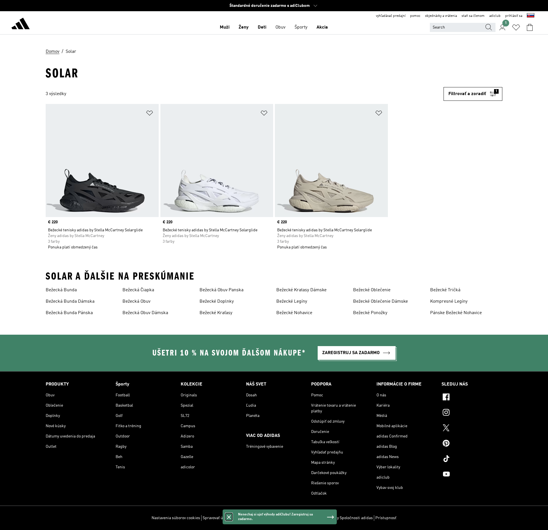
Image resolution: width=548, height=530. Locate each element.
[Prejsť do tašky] (530, 27)
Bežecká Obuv (136, 301)
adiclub (495, 16)
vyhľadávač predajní (391, 16)
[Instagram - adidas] (472, 413)
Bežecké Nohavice (294, 313)
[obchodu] (20, 24)
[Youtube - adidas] (472, 475)
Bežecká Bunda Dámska (70, 301)
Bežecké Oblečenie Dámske (380, 301)
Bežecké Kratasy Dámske (301, 290)
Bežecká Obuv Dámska (145, 313)
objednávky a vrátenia (441, 16)
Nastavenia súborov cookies (176, 518)
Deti (262, 27)
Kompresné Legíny (449, 301)
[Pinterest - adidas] (472, 444)
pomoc (415, 16)
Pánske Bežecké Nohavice (456, 313)
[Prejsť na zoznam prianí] (516, 27)
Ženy (244, 27)
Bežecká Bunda (61, 290)
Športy (301, 27)
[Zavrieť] (228, 517)
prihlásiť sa (513, 16)
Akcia (322, 27)
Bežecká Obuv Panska (221, 290)
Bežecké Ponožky (370, 313)
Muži (224, 27)
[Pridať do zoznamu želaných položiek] (149, 114)
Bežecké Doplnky (217, 301)
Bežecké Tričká (445, 290)
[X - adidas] (472, 428)
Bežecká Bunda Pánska (69, 313)
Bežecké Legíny (291, 301)
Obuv (280, 27)
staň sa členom (473, 16)
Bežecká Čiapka (138, 290)
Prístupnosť (385, 518)
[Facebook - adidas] (472, 397)
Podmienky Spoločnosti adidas (346, 518)
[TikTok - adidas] (472, 459)
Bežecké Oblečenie (371, 290)
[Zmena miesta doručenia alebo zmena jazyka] (531, 16)
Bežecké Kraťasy (216, 313)
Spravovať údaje (216, 518)
